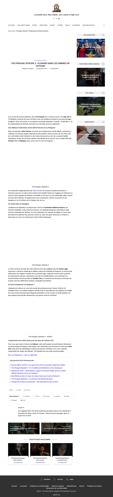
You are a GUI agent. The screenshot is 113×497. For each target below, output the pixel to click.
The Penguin (27, 390)
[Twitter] (56, 18)
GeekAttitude (71, 486)
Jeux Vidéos (11, 25)
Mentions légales (58, 486)
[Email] (58, 18)
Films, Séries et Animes (23, 25)
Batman (11, 390)
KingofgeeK (73, 491)
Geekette (31, 68)
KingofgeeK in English (88, 25)
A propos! (23, 486)
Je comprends (76, 25)
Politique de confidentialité (39, 486)
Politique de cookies (94, 486)
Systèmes (60, 25)
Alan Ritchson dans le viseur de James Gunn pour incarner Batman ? (35, 376)
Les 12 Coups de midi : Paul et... (91, 47)
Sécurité (52, 25)
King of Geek (11, 31)
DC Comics (18, 390)
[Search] (104, 25)
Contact (14, 486)
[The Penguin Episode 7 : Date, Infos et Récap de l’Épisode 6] (18, 450)
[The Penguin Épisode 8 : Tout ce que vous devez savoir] (40, 450)
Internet (34, 25)
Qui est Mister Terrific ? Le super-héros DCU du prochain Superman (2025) (38, 365)
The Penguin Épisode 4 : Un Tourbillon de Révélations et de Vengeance (36, 368)
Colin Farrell (36, 190)
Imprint (81, 486)
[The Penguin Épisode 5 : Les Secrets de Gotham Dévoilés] (62, 450)
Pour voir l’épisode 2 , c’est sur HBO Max (22, 355)
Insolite (67, 25)
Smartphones (43, 25)
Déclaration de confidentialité (56, 488)
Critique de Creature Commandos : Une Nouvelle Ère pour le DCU (34, 382)
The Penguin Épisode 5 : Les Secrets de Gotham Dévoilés (32, 379)
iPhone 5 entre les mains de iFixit (91, 134)
